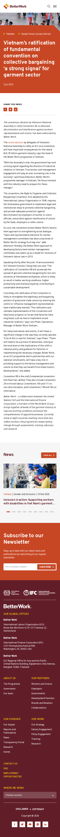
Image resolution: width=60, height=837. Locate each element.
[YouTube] (30, 824)
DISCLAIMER (22, 809)
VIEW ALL (47, 455)
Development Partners (42, 698)
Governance (9, 688)
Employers (36, 688)
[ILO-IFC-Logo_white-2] (11, 593)
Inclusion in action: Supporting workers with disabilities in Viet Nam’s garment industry (28, 503)
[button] (8, 511)
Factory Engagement (41, 729)
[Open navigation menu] (55, 6)
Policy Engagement (41, 734)
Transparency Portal (13, 742)
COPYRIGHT (38, 809)
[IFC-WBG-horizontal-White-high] (39, 593)
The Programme (11, 683)
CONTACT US (10, 763)
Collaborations (38, 707)
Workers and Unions (41, 683)
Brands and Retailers (42, 702)
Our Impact (9, 724)
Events (6, 751)
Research (8, 747)
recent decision (15, 142)
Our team (8, 693)
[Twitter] (22, 824)
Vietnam (7, 494)
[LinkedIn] (45, 824)
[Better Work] (17, 606)
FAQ (5, 768)
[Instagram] (37, 824)
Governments (38, 693)
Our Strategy (37, 724)
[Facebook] (14, 824)
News (6, 737)
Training (35, 738)
